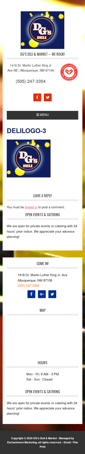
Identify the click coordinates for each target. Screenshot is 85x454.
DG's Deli (42, 30)
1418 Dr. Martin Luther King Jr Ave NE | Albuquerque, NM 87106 (30, 67)
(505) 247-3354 (31, 81)
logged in (31, 207)
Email (67, 442)
